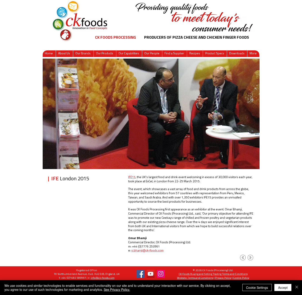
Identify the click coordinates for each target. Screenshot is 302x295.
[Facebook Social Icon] (140, 274)
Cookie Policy (241, 278)
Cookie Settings (257, 287)
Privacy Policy (223, 278)
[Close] (296, 287)
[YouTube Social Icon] (151, 274)
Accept (283, 287)
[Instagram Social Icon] (161, 274)
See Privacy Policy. (117, 289)
